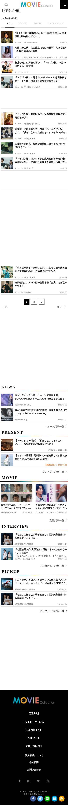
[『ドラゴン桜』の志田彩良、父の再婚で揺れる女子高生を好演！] (7, 118)
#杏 (25, 420)
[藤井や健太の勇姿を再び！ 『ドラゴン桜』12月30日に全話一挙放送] (7, 67)
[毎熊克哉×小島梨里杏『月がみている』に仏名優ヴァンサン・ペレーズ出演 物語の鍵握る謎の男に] (51, 493)
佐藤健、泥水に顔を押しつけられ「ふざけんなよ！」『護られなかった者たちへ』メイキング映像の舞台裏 (41, 131)
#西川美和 (19, 604)
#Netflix (18, 589)
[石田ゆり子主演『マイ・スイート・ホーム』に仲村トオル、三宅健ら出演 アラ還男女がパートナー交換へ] (16, 493)
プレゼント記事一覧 (53, 471)
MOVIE (34, 738)
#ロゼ (29, 405)
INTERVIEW (34, 722)
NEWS (34, 713)
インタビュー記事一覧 (52, 565)
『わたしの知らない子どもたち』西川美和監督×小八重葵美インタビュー (40, 596)
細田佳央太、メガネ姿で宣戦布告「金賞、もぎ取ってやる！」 (41, 284)
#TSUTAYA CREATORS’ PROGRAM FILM (40, 57)
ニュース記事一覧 (54, 426)
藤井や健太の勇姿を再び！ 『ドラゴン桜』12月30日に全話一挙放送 (40, 64)
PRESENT (34, 746)
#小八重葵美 (28, 604)
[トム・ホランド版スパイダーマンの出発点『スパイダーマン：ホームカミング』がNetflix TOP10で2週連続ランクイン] (7, 584)
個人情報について (34, 755)
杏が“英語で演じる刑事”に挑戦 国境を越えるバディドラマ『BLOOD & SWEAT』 (41, 412)
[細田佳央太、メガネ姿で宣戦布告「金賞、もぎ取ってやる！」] (7, 287)
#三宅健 (13, 512)
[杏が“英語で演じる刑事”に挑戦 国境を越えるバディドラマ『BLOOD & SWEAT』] (7, 414)
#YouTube (28, 292)
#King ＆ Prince (30, 42)
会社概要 (34, 762)
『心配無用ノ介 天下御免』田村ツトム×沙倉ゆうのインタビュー (41, 551)
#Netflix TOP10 (28, 589)
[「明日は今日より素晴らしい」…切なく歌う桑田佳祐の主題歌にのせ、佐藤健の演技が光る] (7, 272)
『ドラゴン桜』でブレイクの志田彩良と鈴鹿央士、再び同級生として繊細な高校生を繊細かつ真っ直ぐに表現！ (41, 160)
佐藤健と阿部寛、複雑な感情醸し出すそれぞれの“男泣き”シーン (40, 145)
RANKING (34, 730)
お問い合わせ (34, 769)
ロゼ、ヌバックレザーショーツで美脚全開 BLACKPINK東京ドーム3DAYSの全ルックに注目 (40, 397)
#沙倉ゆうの (30, 559)
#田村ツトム (20, 559)
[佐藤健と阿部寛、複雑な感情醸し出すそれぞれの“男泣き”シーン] (7, 148)
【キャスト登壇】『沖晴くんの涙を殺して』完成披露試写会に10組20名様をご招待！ (41, 457)
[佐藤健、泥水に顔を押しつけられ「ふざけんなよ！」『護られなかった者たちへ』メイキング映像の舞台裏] (7, 133)
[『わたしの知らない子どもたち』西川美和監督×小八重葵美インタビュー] (7, 599)
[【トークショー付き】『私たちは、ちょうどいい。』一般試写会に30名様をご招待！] (7, 445)
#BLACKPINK (20, 405)
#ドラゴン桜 (28, 168)
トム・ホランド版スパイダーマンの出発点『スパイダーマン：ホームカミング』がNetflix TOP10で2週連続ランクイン (41, 581)
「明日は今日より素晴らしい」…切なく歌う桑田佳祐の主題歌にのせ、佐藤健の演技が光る (41, 269)
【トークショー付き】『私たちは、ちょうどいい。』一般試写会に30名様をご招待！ (38, 442)
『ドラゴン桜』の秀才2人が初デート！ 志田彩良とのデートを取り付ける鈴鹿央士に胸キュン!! (41, 79)
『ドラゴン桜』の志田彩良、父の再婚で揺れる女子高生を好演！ (41, 116)
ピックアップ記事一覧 (52, 611)
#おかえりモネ (29, 138)
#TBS (26, 72)
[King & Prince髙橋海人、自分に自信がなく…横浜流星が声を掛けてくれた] (7, 37)
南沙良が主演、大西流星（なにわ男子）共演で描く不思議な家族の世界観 (41, 49)
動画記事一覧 (57, 520)
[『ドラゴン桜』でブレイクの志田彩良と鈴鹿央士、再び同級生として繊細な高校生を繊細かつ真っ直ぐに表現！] (7, 163)
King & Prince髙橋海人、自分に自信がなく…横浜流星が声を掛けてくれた (40, 34)
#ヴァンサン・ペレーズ (45, 512)
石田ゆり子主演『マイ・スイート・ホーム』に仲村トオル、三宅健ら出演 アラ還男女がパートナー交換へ (16, 506)
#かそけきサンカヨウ (32, 87)
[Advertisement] (34, 99)
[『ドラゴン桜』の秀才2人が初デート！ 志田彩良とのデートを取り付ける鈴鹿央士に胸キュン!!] (7, 82)
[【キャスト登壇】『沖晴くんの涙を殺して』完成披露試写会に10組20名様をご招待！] (7, 460)
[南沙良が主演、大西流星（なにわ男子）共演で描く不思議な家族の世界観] (7, 52)
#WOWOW (19, 420)
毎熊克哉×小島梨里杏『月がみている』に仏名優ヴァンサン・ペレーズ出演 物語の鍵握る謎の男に (51, 506)
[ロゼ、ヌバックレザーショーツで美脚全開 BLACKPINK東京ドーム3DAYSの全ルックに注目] (7, 400)
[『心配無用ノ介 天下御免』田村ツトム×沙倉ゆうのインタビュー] (7, 554)
